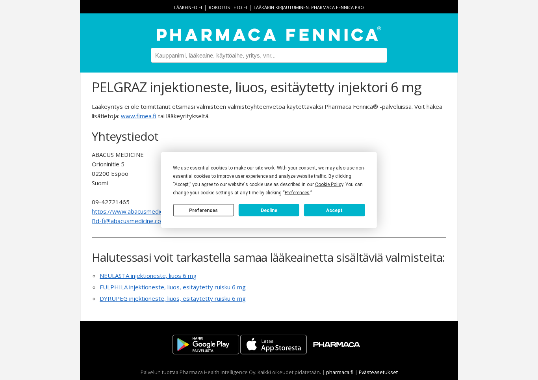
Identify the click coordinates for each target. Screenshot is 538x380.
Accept (334, 210)
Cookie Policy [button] (329, 184)
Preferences (203, 210)
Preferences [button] (297, 193)
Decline (269, 210)
